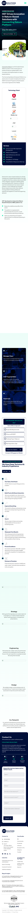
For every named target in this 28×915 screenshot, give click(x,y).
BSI (18, 839)
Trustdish (19, 852)
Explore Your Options (12, 449)
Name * (6, 774)
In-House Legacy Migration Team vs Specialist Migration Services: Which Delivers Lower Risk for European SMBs (13, 891)
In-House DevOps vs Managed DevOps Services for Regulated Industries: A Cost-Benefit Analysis (12, 877)
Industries (4, 857)
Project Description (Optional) (12, 808)
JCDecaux (19, 845)
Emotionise (19, 843)
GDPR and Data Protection (20, 864)
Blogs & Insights (6, 873)
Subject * (6, 803)
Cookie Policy (20, 861)
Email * (6, 780)
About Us (19, 867)
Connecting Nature (7, 66)
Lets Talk (5, 471)
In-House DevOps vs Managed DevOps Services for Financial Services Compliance (12, 881)
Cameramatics (20, 841)
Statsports (19, 850)
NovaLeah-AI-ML (21, 847)
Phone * (6, 786)
